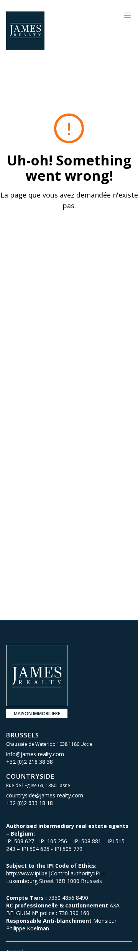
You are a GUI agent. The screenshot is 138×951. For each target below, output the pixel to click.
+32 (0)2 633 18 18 (29, 803)
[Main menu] (127, 15)
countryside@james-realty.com (44, 795)
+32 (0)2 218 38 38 (29, 761)
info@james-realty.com (35, 754)
